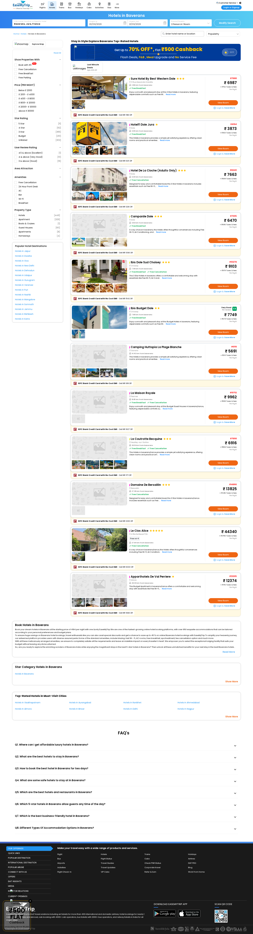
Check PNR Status (153, 863)
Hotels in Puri (21, 289)
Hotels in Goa (22, 260)
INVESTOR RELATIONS (18, 891)
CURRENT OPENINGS (17, 896)
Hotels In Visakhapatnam (27, 702)
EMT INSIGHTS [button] (15, 881)
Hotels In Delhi (130, 708)
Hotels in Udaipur (23, 275)
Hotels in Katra (22, 318)
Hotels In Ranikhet (132, 702)
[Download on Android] (165, 916)
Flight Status (106, 858)
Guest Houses (39, 227)
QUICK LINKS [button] (14, 853)
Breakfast (24, 203)
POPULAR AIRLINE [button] (16, 867)
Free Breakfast (26, 73)
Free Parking (25, 77)
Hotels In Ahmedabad (189, 702)
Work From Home (196, 871)
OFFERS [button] (11, 876)
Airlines (191, 858)
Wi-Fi (21, 199)
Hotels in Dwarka (23, 255)
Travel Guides (107, 863)
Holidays (192, 854)
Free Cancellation (28, 69)
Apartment (39, 219)
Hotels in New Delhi (24, 265)
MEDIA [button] (11, 886)
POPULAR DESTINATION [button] (19, 857)
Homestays (39, 236)
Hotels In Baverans (24, 673)
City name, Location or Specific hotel (30, 21)
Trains (147, 854)
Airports (61, 863)
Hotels (39, 215)
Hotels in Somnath (24, 304)
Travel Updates (108, 867)
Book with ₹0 (27, 65)
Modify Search (227, 22)
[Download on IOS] (189, 916)
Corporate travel (152, 867)
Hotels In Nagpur (186, 708)
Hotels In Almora (23, 708)
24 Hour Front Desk (28, 186)
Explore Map (38, 44)
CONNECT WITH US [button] (17, 871)
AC (20, 190)
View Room (223, 102)
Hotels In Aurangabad (80, 702)
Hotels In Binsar (76, 708)
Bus (59, 858)
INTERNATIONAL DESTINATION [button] (22, 862)
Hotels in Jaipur (22, 251)
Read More (229, 652)
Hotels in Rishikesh (24, 314)
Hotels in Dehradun (24, 270)
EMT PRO (192, 863)
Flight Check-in (64, 871)
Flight (59, 854)
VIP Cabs (105, 871)
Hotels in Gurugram (25, 280)
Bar (20, 194)
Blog (190, 867)
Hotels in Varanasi (24, 285)
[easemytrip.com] (22, 8)
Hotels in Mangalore (25, 299)
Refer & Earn (150, 871)
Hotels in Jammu (23, 309)
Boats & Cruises (39, 223)
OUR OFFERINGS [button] (15, 848)
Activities (61, 867)
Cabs (147, 858)
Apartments (39, 231)
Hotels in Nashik (23, 294)
